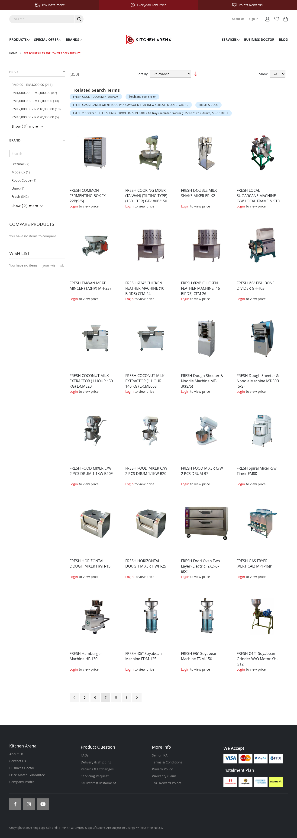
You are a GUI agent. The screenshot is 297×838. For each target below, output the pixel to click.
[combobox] (46, 19)
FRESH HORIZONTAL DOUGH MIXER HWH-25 (145, 563)
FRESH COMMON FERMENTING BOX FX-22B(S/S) (88, 196)
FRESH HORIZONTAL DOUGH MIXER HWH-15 (90, 563)
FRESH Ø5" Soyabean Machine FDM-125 (143, 656)
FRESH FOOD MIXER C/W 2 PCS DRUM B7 (202, 471)
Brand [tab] (14, 140)
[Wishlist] (276, 18)
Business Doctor (21, 768)
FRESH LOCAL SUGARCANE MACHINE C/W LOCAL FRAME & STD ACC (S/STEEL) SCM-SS (258, 198)
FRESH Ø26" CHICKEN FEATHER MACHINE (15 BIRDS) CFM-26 (200, 288)
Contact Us (17, 761)
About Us (16, 754)
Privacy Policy (162, 769)
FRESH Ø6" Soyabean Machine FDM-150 (199, 656)
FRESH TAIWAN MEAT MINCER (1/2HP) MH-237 (91, 285)
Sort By (142, 74)
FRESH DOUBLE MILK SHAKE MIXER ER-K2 (199, 193)
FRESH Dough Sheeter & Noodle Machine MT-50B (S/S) (258, 381)
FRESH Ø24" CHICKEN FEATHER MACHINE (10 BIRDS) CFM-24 (144, 288)
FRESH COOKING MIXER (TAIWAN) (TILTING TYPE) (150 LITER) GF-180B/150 (146, 196)
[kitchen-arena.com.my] (148, 39)
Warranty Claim (164, 776)
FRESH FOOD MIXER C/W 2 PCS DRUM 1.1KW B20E (91, 471)
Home (13, 53)
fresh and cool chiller (142, 96)
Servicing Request (95, 776)
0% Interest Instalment (98, 783)
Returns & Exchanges (97, 769)
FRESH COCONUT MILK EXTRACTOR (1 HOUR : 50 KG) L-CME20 (91, 381)
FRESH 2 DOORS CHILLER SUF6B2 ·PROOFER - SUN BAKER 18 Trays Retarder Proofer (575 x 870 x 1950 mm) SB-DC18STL (150, 113)
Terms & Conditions (167, 762)
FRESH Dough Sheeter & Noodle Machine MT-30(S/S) (202, 381)
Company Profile (22, 782)
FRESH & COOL (208, 105)
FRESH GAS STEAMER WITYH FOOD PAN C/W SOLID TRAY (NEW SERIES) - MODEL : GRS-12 (130, 105)
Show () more (25, 126)
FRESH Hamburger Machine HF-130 (86, 656)
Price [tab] (13, 71)
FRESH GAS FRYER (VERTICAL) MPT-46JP (254, 563)
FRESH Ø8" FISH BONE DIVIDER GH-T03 (255, 285)
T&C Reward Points (166, 783)
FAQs (85, 755)
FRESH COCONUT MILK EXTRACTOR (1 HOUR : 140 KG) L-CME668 (145, 381)
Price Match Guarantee (27, 775)
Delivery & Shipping (96, 762)
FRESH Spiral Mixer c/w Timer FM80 (256, 471)
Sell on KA (160, 755)
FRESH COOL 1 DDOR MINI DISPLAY (96, 96)
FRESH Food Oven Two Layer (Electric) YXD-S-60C (200, 566)
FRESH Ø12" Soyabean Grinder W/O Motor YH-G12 (257, 659)
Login (74, 206)
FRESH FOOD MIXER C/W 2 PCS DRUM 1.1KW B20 (146, 471)
